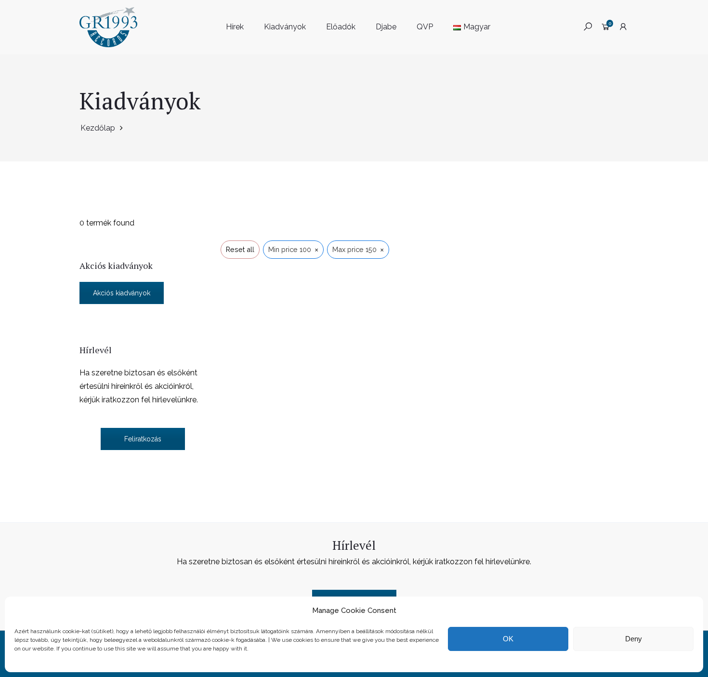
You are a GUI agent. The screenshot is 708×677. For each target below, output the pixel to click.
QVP (425, 26)
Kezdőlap (97, 128)
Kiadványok (285, 26)
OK (508, 639)
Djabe (386, 26)
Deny (633, 639)
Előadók (340, 26)
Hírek (235, 26)
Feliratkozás (142, 439)
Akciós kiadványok (121, 293)
